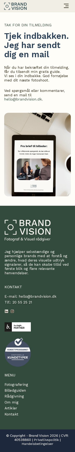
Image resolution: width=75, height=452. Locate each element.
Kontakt (11, 414)
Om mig (12, 402)
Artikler (11, 408)
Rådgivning (14, 396)
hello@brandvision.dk (23, 99)
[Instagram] (12, 311)
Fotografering (16, 384)
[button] (66, 6)
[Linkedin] (6, 311)
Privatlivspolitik (46, 440)
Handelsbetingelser (38, 444)
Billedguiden (15, 390)
